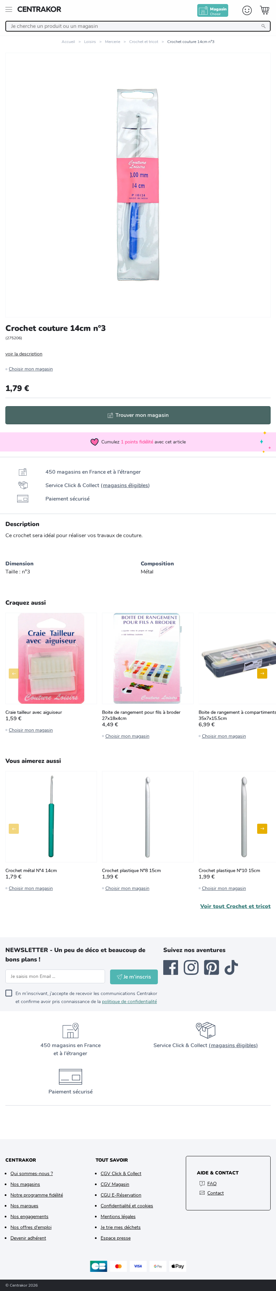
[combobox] (138, 26)
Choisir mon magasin (31, 369)
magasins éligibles (125, 485)
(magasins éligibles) (233, 1045)
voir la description (23, 354)
